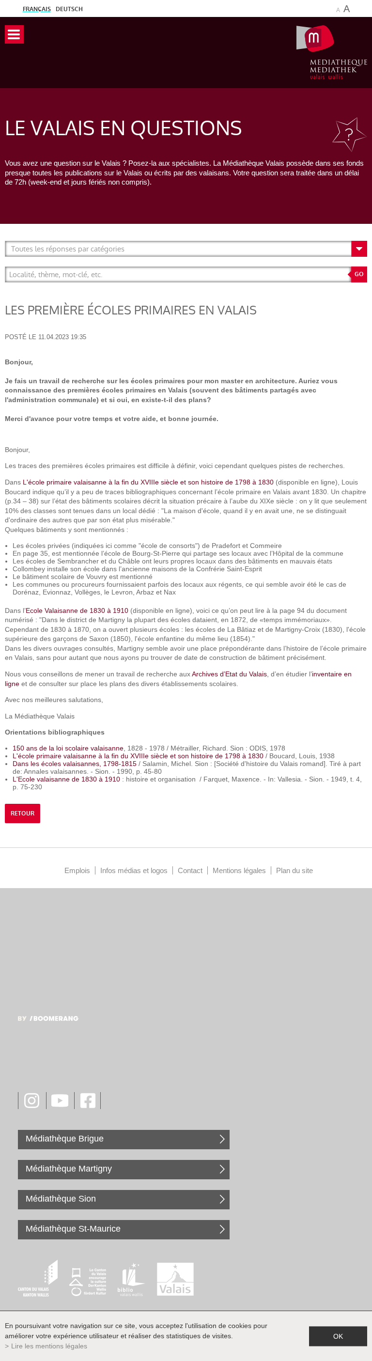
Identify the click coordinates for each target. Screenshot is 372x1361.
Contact (190, 870)
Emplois (77, 870)
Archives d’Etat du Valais (228, 674)
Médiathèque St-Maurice (73, 1229)
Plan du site (294, 870)
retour (22, 813)
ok (338, 1336)
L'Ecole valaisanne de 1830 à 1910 (66, 779)
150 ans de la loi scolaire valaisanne (68, 748)
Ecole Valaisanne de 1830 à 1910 (77, 610)
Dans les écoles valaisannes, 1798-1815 (75, 763)
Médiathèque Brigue (65, 1138)
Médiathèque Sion (61, 1199)
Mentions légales (239, 870)
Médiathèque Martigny (69, 1168)
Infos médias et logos (134, 870)
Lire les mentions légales (49, 1346)
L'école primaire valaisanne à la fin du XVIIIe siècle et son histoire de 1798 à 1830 (147, 482)
